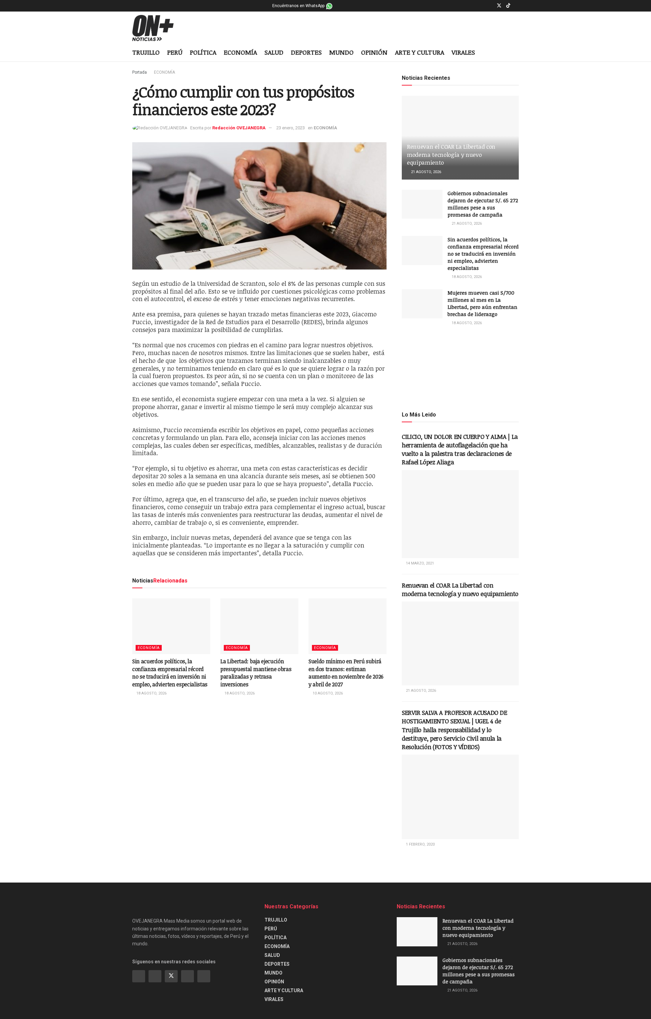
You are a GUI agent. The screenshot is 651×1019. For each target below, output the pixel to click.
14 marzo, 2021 (419, 563)
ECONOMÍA (240, 52)
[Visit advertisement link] (460, 368)
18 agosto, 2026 (150, 693)
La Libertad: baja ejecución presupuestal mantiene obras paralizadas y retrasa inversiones (255, 672)
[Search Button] (516, 52)
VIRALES (463, 52)
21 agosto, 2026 (425, 172)
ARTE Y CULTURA (419, 52)
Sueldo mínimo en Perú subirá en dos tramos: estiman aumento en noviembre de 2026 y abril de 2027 (346, 672)
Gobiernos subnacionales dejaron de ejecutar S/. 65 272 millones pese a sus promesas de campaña (483, 204)
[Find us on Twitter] (499, 6)
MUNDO (341, 52)
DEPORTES (306, 52)
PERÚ (174, 52)
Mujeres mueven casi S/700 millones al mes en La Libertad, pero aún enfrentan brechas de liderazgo (482, 303)
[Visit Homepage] (158, 28)
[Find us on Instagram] (490, 6)
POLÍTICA (203, 52)
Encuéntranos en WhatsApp (299, 5)
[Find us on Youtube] (517, 6)
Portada (139, 72)
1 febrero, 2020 (420, 844)
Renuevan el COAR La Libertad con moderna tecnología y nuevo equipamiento (451, 155)
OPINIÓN (374, 52)
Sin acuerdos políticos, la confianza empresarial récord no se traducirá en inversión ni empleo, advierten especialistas (170, 672)
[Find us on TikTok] (508, 6)
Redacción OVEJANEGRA (238, 127)
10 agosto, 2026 (327, 693)
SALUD (273, 52)
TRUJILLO (146, 52)
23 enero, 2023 (290, 127)
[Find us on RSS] (203, 976)
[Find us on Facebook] (482, 6)
